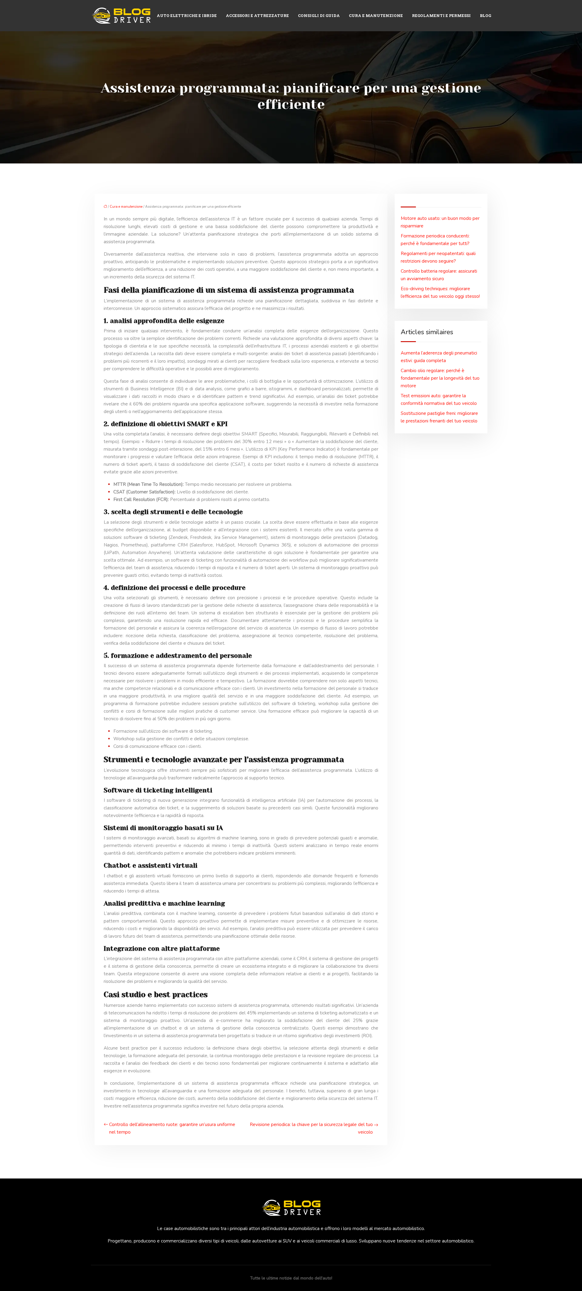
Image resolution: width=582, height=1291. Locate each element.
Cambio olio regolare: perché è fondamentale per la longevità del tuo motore (440, 378)
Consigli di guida (319, 15)
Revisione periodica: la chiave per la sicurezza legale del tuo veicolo (311, 1128)
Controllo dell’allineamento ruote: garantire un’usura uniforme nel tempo (172, 1128)
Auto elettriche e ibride (187, 15)
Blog (485, 15)
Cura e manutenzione (376, 15)
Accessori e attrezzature (257, 15)
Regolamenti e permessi (441, 15)
